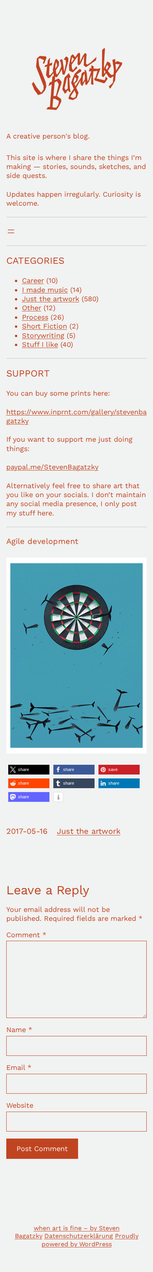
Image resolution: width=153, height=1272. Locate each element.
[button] (28, 770)
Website (19, 1105)
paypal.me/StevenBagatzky (52, 467)
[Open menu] (11, 231)
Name (19, 1029)
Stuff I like (40, 344)
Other (31, 308)
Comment (26, 935)
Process (35, 317)
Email (18, 1067)
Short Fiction (44, 326)
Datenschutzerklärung (78, 1236)
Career (33, 280)
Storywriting (43, 335)
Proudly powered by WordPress (90, 1240)
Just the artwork (50, 299)
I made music (45, 290)
